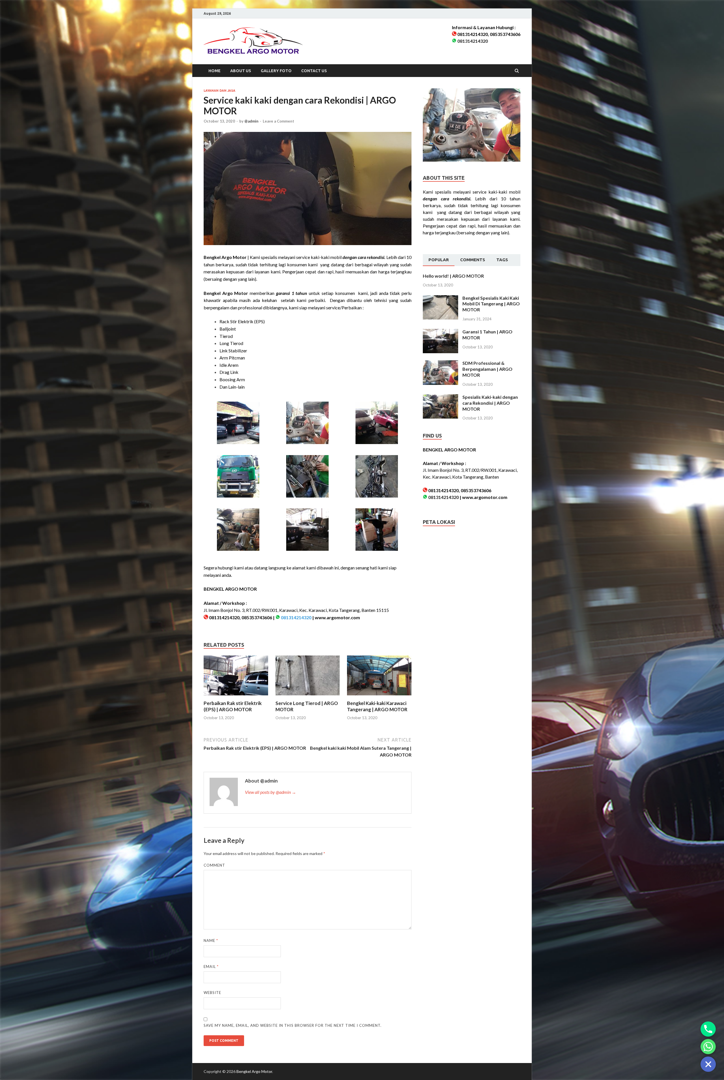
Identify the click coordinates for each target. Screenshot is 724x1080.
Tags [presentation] (502, 259)
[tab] (438, 260)
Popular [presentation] (438, 259)
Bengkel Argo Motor (254, 1071)
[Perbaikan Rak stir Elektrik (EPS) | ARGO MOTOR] (236, 696)
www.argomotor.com (337, 617)
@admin (251, 121)
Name (211, 940)
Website (212, 992)
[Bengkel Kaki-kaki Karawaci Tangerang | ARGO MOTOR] (379, 696)
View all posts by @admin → (270, 792)
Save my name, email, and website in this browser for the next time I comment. (293, 1025)
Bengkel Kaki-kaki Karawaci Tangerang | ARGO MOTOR (377, 706)
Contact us (314, 70)
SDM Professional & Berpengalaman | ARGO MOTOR (487, 369)
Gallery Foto (276, 70)
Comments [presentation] (472, 259)
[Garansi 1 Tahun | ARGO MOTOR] (440, 332)
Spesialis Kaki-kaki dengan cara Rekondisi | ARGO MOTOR (490, 403)
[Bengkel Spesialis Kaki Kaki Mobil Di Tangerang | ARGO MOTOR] (440, 298)
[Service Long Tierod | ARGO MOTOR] (307, 696)
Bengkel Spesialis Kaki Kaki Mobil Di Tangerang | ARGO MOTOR (491, 303)
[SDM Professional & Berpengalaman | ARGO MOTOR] (440, 363)
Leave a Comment (278, 121)
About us (240, 70)
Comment (214, 865)
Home (214, 70)
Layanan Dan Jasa (219, 90)
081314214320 (472, 41)
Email (211, 966)
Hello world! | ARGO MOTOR (453, 275)
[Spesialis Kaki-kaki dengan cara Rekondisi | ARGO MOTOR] (440, 397)
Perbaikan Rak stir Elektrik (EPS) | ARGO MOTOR (233, 706)
